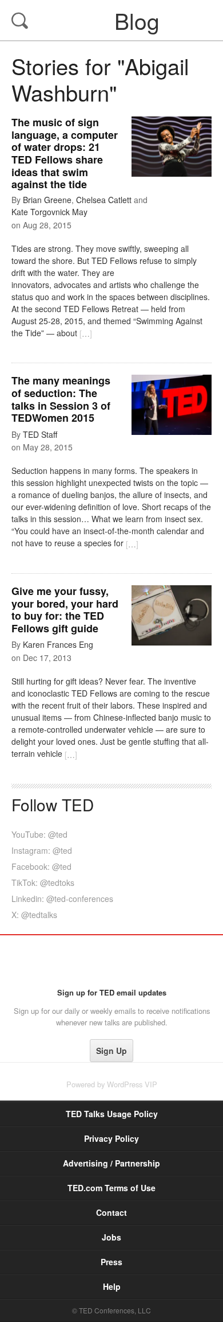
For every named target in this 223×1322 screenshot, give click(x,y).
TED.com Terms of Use (111, 1187)
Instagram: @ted (41, 850)
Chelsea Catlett (104, 199)
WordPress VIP (132, 1084)
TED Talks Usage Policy (112, 1113)
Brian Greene (47, 199)
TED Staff (40, 434)
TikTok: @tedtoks (42, 882)
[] (85, 333)
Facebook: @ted (41, 866)
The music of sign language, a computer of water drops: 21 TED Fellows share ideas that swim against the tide (64, 153)
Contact (111, 1212)
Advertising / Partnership (111, 1163)
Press (111, 1261)
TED (112, 961)
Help (112, 1286)
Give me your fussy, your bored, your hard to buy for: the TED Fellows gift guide (64, 610)
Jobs (111, 1237)
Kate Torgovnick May (49, 211)
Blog (113, 20)
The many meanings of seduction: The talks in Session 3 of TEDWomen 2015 (60, 399)
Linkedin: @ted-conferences (62, 898)
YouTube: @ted (39, 834)
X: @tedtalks (34, 914)
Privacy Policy (111, 1138)
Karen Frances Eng (58, 644)
